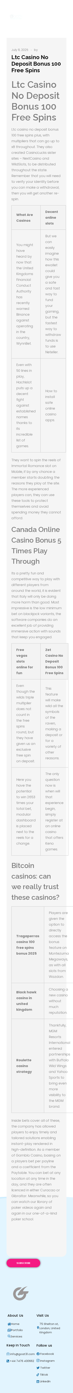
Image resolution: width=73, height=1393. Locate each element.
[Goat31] (17, 16)
